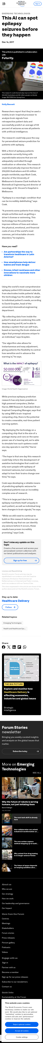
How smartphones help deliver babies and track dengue (19, 263)
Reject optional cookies (21, 1024)
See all (37, 773)
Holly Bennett (8, 104)
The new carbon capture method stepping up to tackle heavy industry (26, 843)
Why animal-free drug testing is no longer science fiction (26, 854)
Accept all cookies (22, 1031)
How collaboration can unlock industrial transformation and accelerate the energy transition (26, 832)
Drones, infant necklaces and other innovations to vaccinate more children (22, 272)
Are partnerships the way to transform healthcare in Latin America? (19, 254)
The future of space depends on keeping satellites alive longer (25, 867)
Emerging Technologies (16, 13)
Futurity (7, 58)
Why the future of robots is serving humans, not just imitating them (20, 803)
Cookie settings (22, 1037)
